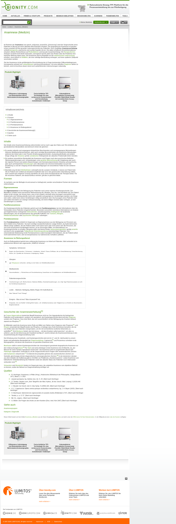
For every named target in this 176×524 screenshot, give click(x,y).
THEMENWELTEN (112, 16)
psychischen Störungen (31, 215)
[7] (25, 353)
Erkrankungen (28, 164)
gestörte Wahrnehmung (49, 160)
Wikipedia (58, 417)
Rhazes (6, 327)
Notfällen (25, 57)
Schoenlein (8, 365)
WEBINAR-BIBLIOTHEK (65, 16)
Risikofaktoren (34, 52)
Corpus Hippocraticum (14, 315)
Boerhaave (8, 346)
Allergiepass (15, 263)
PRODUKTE (48, 16)
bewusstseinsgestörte (58, 229)
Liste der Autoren (115, 417)
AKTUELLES (15, 16)
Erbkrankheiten (32, 212)
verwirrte (75, 229)
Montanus (19, 331)
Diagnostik (15, 412)
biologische (14, 50)
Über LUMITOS (76, 490)
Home (4, 27)
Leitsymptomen (28, 64)
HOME (5, 16)
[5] (53, 340)
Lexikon (10, 27)
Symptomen (11, 354)
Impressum (39, 521)
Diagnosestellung (37, 340)
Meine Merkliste (86, 22)
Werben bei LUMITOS (109, 490)
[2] (20, 321)
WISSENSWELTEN (84, 16)
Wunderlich (19, 365)
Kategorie (7, 412)
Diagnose (67, 64)
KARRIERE (98, 16)
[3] (73, 324)
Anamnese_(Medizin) (31, 417)
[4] (11, 330)
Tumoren (53, 214)
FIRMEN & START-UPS (32, 16)
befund (20, 348)
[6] (23, 347)
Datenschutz (58, 521)
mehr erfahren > (44, 501)
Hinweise (21, 156)
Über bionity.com (47, 490)
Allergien (60, 214)
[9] (16, 361)
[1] (42, 311)
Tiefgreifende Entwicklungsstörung (36, 231)
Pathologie (7, 351)
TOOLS (125, 16)
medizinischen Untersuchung (64, 55)
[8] (57, 355)
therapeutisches (69, 52)
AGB (48, 521)
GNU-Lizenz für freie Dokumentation (83, 417)
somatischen (34, 156)
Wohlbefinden (26, 170)
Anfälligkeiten (55, 212)
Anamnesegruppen (10, 408)
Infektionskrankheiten (11, 215)
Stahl (29, 348)
